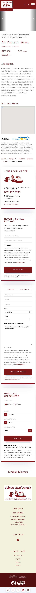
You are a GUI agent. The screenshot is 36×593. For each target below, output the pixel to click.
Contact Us (7, 204)
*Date (6, 309)
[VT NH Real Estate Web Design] (18, 583)
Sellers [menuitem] (18, 565)
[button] (3, 19)
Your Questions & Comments (14, 323)
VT (16, 159)
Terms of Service (13, 379)
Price (6, 411)
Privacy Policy (20, 262)
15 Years (18, 404)
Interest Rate (9, 427)
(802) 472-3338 (25, 4)
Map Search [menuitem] (18, 555)
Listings (10, 159)
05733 (5, 161)
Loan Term (8, 400)
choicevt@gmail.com (18, 516)
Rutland (22, 159)
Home (3, 159)
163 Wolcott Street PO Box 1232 (18, 522)
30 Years (9, 404)
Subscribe (18, 269)
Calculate (18, 438)
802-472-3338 (12, 192)
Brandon (30, 159)
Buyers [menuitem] (17, 562)
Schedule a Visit (24, 289)
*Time (6, 316)
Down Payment (10, 419)
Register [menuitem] (18, 559)
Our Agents (15, 204)
